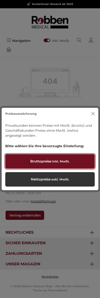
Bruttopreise (50, 161)
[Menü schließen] (92, 113)
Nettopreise (50, 179)
